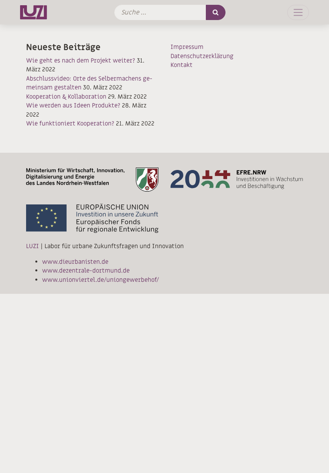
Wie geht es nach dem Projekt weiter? (80, 61)
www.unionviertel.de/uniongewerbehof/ (100, 280)
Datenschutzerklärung (202, 56)
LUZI (32, 246)
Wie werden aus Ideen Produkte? (73, 105)
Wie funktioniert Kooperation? (70, 123)
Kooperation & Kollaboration (66, 97)
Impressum (187, 47)
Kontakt (182, 65)
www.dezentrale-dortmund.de (86, 271)
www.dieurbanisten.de (75, 262)
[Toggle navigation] (298, 12)
